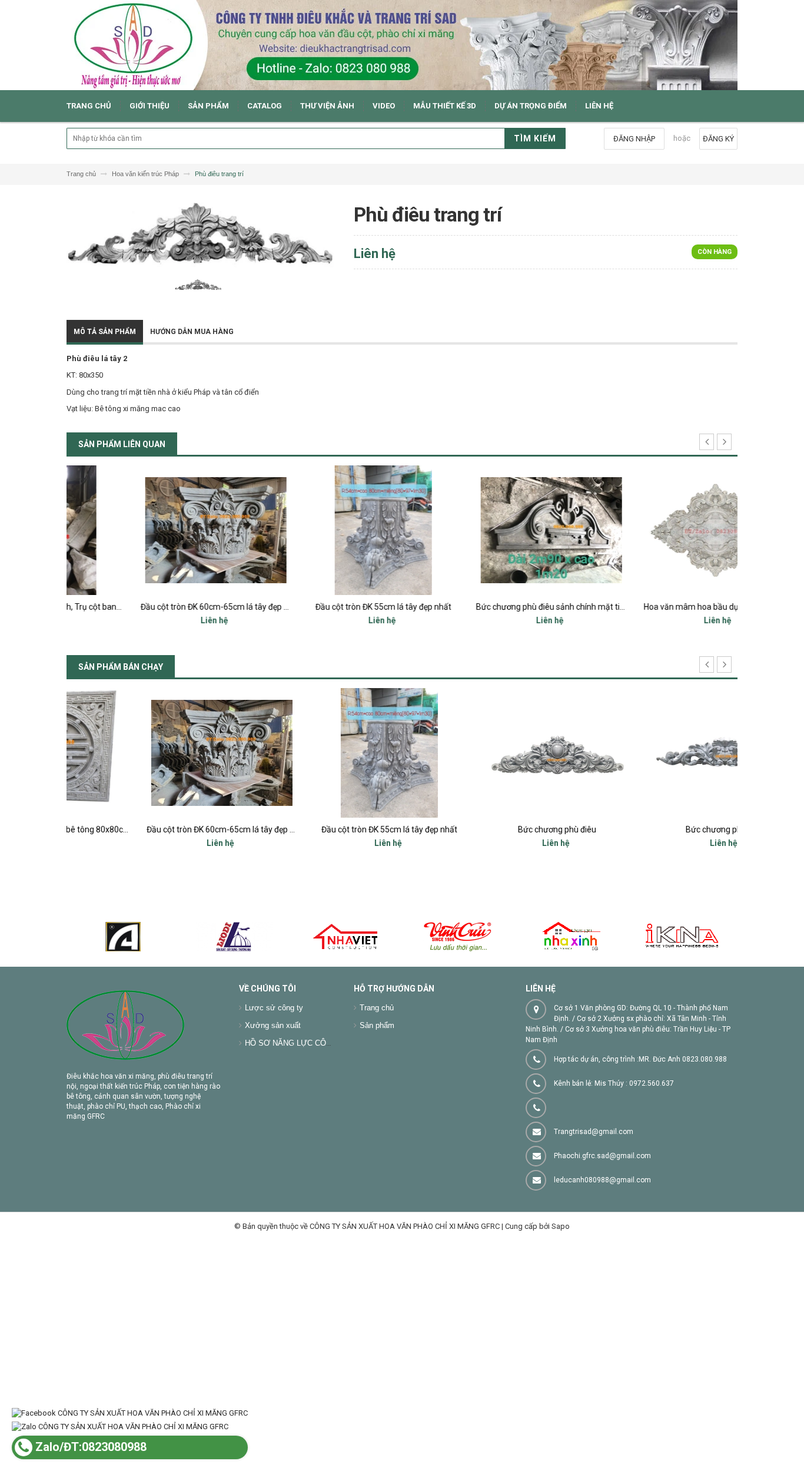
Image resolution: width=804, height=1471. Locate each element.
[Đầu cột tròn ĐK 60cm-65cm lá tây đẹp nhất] (150, 530)
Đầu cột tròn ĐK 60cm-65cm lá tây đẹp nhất (155, 606)
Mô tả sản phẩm (105, 332)
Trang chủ (377, 1007)
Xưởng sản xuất (273, 1025)
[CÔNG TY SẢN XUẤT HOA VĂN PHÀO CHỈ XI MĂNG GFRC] (402, 45)
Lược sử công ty (274, 1007)
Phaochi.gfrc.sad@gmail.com (602, 1156)
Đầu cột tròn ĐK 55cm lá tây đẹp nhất (318, 606)
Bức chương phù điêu (486, 829)
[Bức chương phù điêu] (486, 753)
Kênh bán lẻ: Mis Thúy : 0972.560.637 (614, 1083)
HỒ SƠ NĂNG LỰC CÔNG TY (297, 1043)
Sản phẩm (377, 1025)
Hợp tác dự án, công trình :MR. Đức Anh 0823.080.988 (640, 1059)
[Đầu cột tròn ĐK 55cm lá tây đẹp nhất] (318, 530)
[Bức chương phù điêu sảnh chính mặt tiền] (486, 530)
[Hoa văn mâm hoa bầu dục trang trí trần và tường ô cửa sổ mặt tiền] (653, 530)
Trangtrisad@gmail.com (593, 1132)
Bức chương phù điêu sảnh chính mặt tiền (487, 606)
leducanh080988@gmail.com (602, 1180)
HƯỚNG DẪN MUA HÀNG (192, 332)
